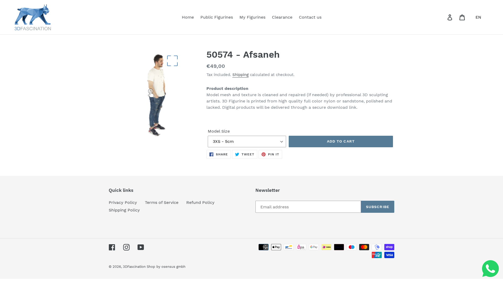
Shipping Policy (124, 210)
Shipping (240, 74)
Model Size (219, 131)
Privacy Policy (123, 202)
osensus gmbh (173, 267)
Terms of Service (161, 202)
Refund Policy (200, 202)
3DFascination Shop (139, 267)
